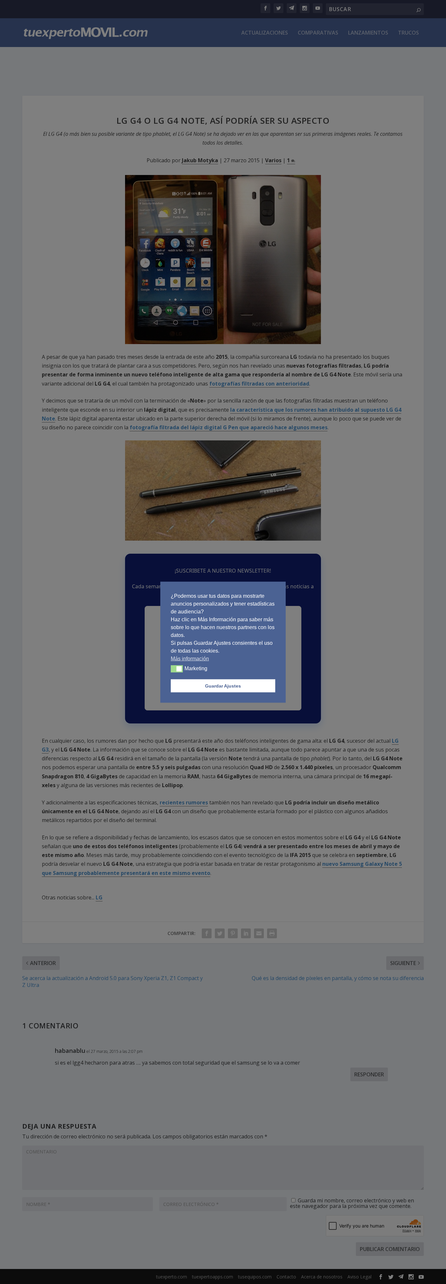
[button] (177, 668)
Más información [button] (190, 658)
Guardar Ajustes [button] (223, 685)
